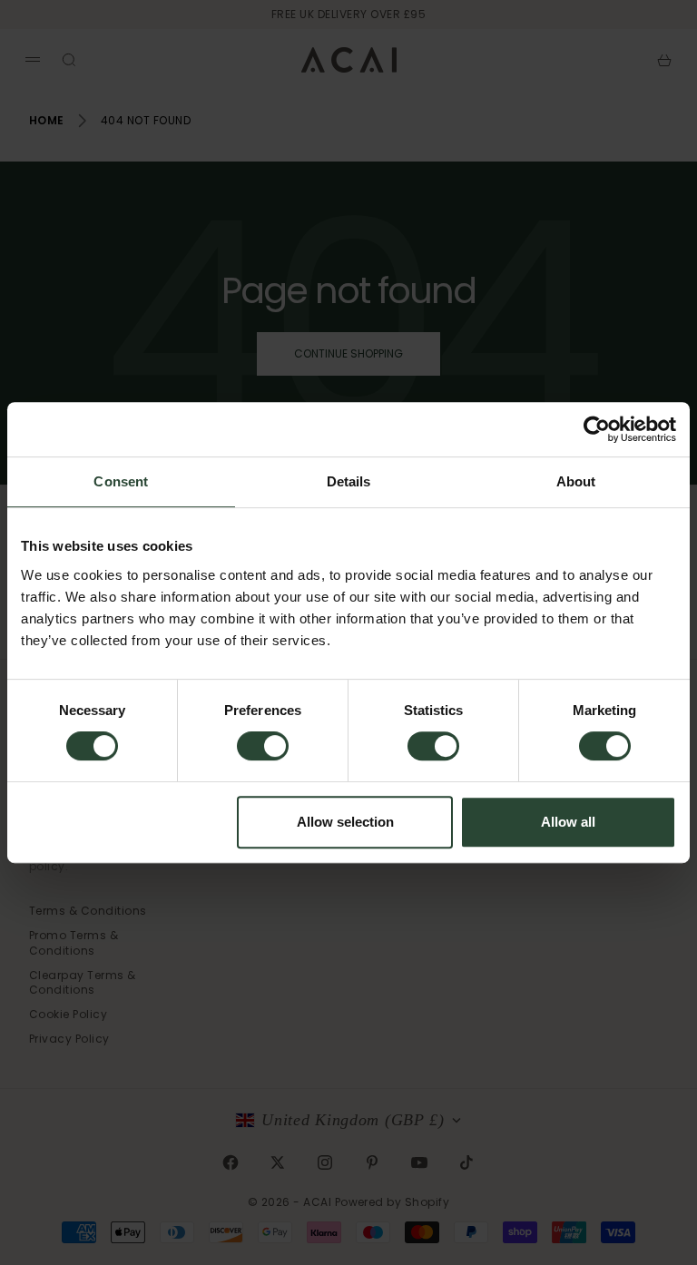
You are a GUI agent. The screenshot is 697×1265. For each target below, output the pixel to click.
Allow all (568, 821)
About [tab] (576, 481)
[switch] (263, 745)
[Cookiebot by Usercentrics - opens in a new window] (596, 429)
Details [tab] (349, 481)
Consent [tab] (120, 481)
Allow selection (345, 821)
